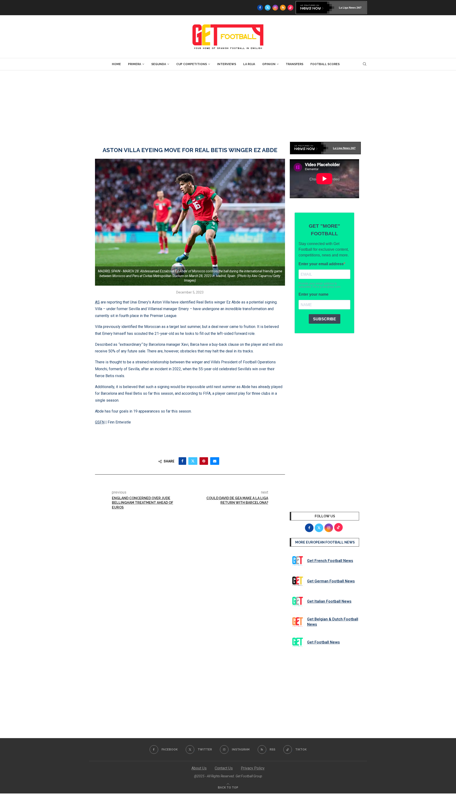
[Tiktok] (290, 7)
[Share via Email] (214, 461)
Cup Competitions (191, 64)
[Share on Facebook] (182, 461)
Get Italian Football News (329, 601)
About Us (199, 768)
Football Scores (325, 64)
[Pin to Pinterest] (204, 461)
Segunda (158, 64)
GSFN (99, 422)
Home (116, 64)
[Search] (364, 64)
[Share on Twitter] (192, 461)
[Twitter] (268, 7)
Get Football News (323, 642)
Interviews (226, 64)
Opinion (269, 64)
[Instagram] (275, 7)
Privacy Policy (253, 768)
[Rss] (283, 7)
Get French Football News (330, 560)
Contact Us (224, 768)
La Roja (249, 64)
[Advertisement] (228, 106)
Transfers (294, 64)
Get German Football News (331, 581)
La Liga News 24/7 (350, 7)
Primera (134, 64)
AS (97, 302)
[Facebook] (260, 7)
